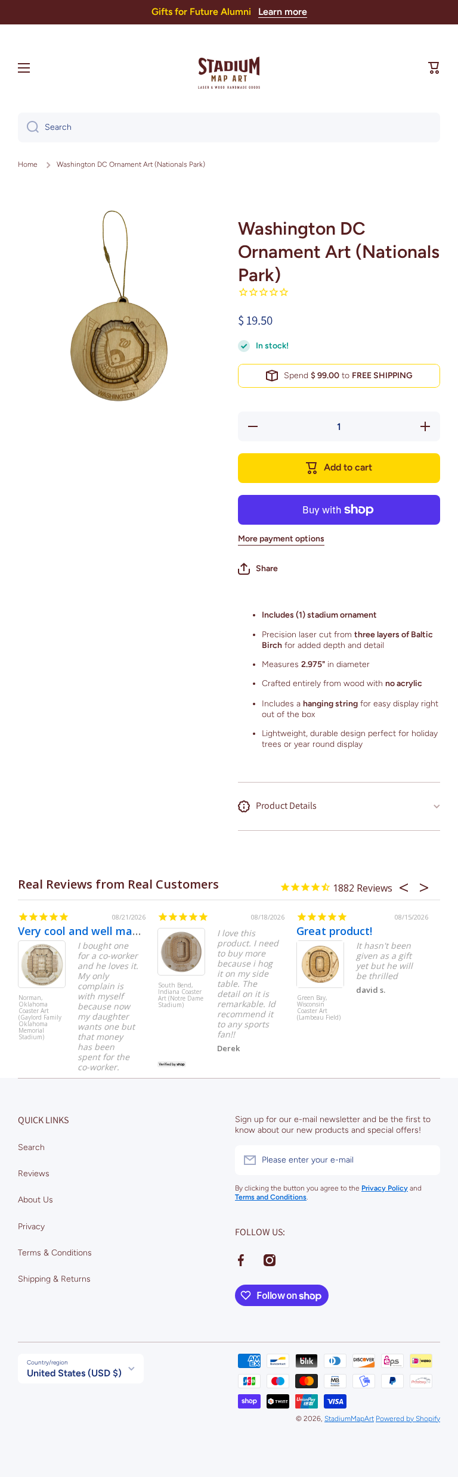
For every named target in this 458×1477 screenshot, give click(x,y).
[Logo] (229, 68)
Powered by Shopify (408, 1418)
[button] (434, 68)
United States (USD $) (74, 1373)
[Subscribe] (425, 1160)
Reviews (33, 1173)
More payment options (281, 539)
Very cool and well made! (83, 931)
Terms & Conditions (55, 1253)
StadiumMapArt (349, 1418)
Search (31, 1147)
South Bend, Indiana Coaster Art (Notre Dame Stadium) (180, 995)
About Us (35, 1200)
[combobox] (229, 127)
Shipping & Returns (54, 1279)
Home (28, 164)
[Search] (28, 127)
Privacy (31, 1227)
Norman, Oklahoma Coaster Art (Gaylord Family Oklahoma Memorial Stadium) (39, 1017)
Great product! (334, 931)
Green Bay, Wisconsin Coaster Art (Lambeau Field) (319, 1008)
